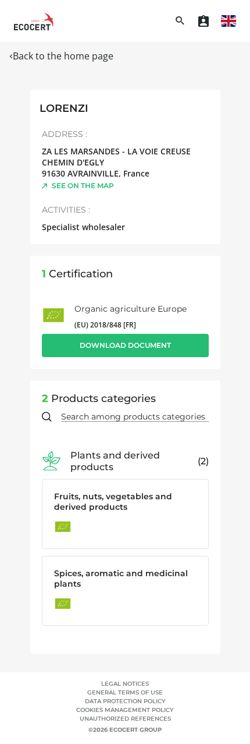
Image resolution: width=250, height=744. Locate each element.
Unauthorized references (125, 718)
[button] (228, 21)
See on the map (83, 185)
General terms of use (125, 692)
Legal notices (125, 683)
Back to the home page (63, 56)
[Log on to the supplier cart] (203, 21)
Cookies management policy (125, 710)
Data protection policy (125, 701)
